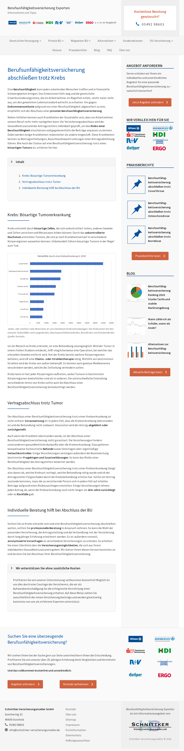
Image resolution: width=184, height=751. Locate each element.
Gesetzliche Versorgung (24, 40)
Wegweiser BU (80, 40)
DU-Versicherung (160, 40)
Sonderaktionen (133, 40)
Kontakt (71, 709)
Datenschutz (73, 735)
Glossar (57, 50)
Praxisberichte (78, 50)
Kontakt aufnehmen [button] (75, 684)
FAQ (109, 50)
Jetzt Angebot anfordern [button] (147, 102)
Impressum (73, 725)
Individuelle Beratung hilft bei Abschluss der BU (51, 188)
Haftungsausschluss (78, 740)
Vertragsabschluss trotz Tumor (41, 181)
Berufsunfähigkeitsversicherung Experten (39, 8)
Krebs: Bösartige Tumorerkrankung (44, 175)
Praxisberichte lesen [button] (147, 256)
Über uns (124, 50)
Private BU (55, 40)
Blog (97, 50)
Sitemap (71, 719)
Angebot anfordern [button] (23, 684)
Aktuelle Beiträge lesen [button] (147, 372)
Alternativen (106, 40)
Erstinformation (76, 730)
